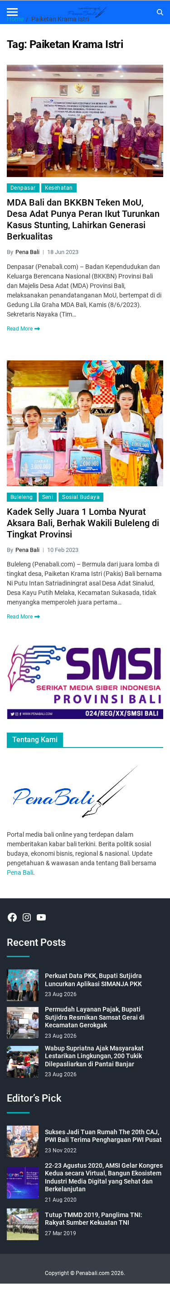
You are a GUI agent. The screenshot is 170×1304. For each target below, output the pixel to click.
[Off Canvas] (12, 12)
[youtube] (41, 917)
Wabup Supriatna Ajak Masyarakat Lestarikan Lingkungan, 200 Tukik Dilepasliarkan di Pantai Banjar (94, 1056)
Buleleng (21, 497)
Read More (20, 329)
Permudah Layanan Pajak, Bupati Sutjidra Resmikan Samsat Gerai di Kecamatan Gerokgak (95, 1017)
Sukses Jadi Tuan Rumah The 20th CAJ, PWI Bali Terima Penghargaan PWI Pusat (103, 1136)
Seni (47, 497)
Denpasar (23, 188)
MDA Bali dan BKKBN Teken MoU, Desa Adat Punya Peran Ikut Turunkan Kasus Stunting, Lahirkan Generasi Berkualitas (83, 219)
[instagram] (26, 917)
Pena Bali (27, 252)
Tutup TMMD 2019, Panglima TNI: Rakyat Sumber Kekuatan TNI (93, 1219)
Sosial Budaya (81, 497)
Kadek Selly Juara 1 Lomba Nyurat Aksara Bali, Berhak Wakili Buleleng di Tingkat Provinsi (83, 523)
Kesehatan (59, 188)
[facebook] (12, 917)
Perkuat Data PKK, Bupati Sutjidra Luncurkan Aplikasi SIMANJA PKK (93, 980)
